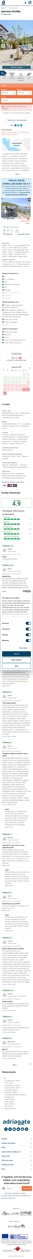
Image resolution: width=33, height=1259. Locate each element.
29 (24, 389)
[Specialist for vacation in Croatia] (16, 1122)
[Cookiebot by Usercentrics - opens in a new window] (23, 591)
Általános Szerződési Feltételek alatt (16, 194)
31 (5, 393)
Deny (16, 666)
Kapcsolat (5, 1156)
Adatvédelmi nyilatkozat (10, 1152)
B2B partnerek (7, 1160)
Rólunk (4, 1139)
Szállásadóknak (7, 1165)
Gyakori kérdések (8, 1143)
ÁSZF (3, 1147)
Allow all (16, 654)
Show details (23, 648)
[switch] (28, 629)
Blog (3, 1169)
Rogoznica (7, 14)
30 (28, 389)
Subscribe (26, 1188)
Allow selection (16, 660)
